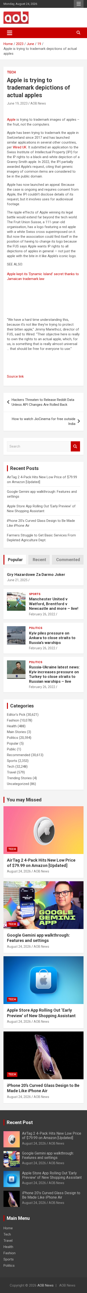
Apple (11, 119)
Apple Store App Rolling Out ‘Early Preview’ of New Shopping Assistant (52, 1175)
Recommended (18, 755)
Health (12, 726)
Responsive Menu (79, 4)
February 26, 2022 (42, 614)
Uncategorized (18, 784)
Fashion (13, 720)
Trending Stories (19, 778)
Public (11, 749)
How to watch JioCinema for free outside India (43, 421)
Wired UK (19, 147)
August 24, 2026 (19, 871)
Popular (13, 743)
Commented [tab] (68, 559)
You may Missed (24, 800)
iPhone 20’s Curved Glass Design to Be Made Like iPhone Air (51, 1195)
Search (75, 446)
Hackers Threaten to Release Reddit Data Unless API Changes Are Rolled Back (43, 402)
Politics (35, 628)
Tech (11, 72)
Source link (15, 376)
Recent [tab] (39, 559)
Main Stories (16, 732)
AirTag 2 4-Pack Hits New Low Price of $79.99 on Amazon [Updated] (51, 1135)
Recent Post (20, 1122)
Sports (34, 594)
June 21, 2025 (17, 580)
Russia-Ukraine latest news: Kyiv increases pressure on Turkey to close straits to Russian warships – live (54, 674)
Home (8, 1228)
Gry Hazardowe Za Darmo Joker (36, 574)
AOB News (38, 103)
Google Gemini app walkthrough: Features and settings (48, 1155)
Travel (11, 772)
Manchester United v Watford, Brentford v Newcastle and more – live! (53, 604)
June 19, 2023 (17, 103)
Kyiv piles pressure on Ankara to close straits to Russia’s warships (52, 638)
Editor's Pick (16, 715)
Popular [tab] (15, 559)
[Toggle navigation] (9, 32)
